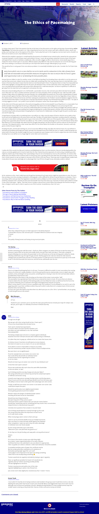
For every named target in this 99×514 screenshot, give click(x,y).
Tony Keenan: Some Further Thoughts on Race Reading (18, 198)
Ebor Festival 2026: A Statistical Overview (87, 132)
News (32, 1)
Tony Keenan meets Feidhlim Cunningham (14, 192)
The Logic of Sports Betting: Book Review (14, 194)
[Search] (93, 4)
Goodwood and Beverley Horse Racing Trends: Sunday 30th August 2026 (88, 246)
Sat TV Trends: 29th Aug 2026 (88, 223)
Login (89, 4)
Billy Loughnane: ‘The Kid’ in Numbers (88, 176)
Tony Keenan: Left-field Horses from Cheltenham (16, 196)
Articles (19, 1)
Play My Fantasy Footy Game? (87, 110)
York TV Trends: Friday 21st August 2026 (89, 295)
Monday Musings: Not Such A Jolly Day (89, 153)
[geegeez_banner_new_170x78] (7, 4)
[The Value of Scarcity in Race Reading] (1, 257)
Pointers (27, 1)
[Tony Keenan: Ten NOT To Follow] (98, 257)
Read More (83, 67)
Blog (23, 1)
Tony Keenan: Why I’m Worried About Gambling (16, 199)
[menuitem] (8, 1)
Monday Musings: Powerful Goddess (89, 88)
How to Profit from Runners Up (86, 65)
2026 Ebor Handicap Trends (89, 269)
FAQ (15, 1)
